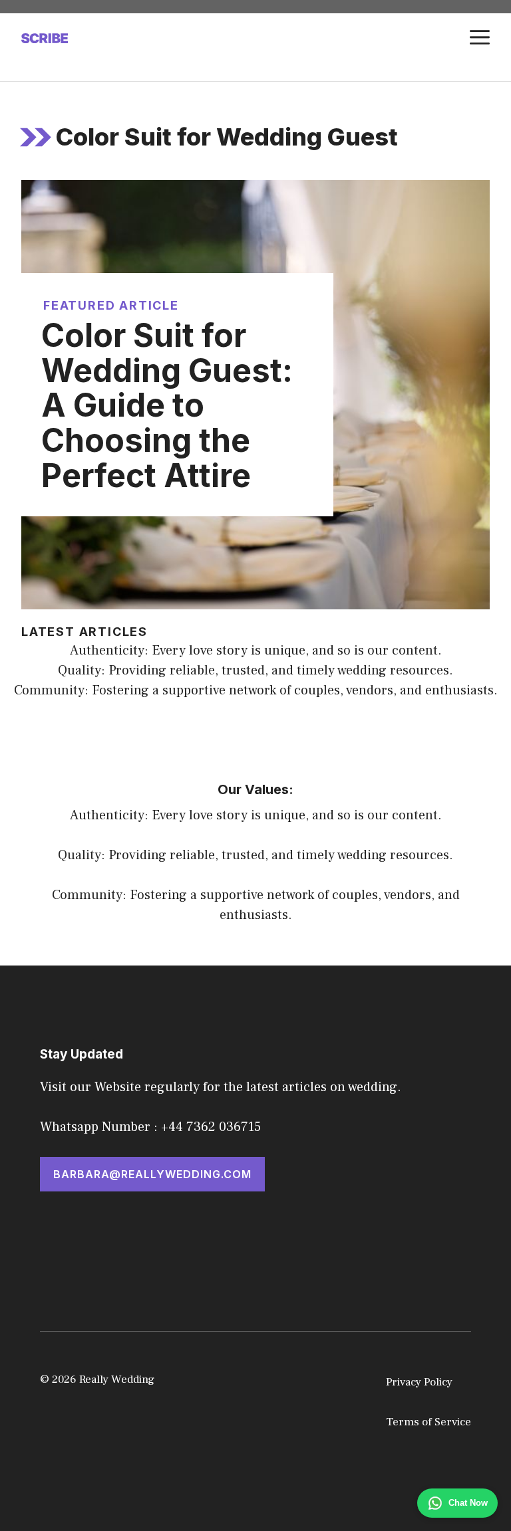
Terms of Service (428, 1422)
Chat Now (468, 1503)
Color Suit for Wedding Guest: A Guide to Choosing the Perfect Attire (167, 405)
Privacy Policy (419, 1382)
